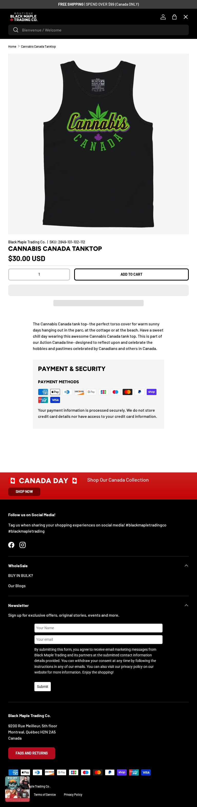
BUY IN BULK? (20, 575)
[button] (98, 290)
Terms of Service (45, 794)
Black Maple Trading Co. (27, 242)
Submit (42, 687)
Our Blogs (17, 585)
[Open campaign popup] (17, 789)
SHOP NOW (24, 491)
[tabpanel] (98, 336)
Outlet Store (23, 165)
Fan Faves (21, 53)
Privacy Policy (73, 794)
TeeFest (19, 34)
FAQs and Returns (32, 753)
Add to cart (131, 274)
